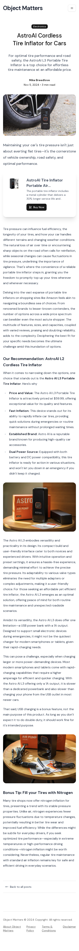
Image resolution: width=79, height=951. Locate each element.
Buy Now (38, 207)
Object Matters (23, 8)
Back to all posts (20, 887)
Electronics (39, 26)
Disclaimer (69, 926)
